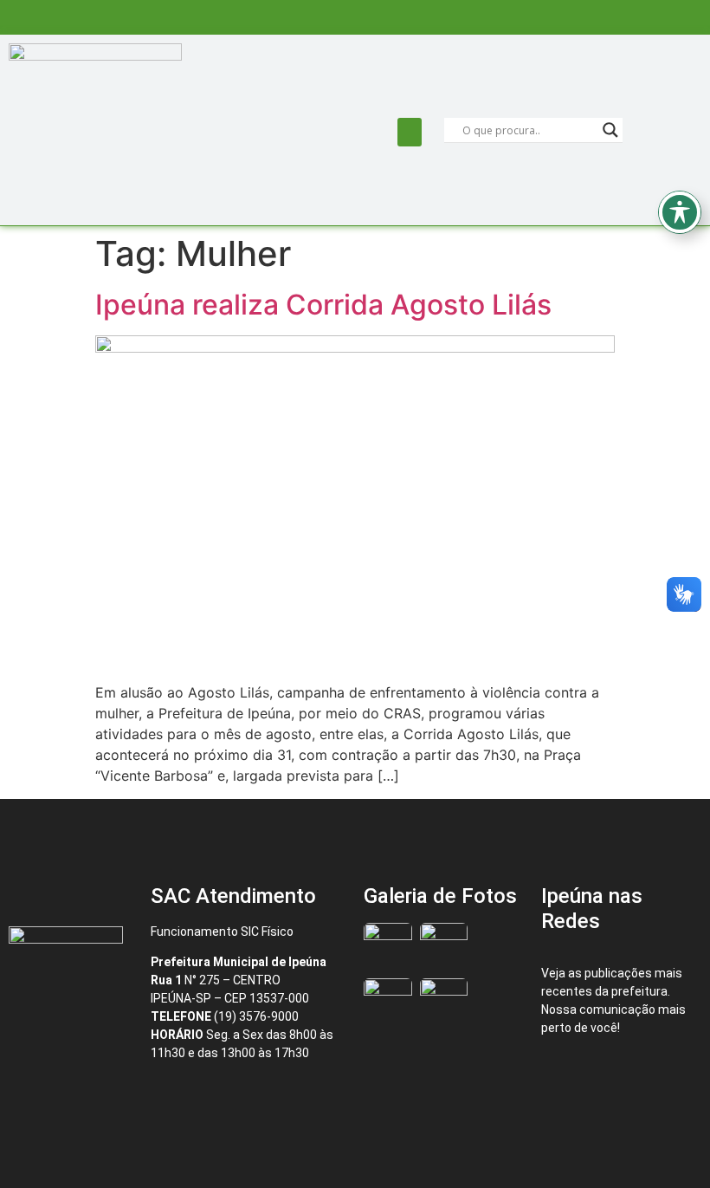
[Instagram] (650, 1073)
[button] (409, 132)
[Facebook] (577, 1073)
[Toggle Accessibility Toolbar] (679, 212)
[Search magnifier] (610, 130)
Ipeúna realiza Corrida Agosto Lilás (323, 304)
